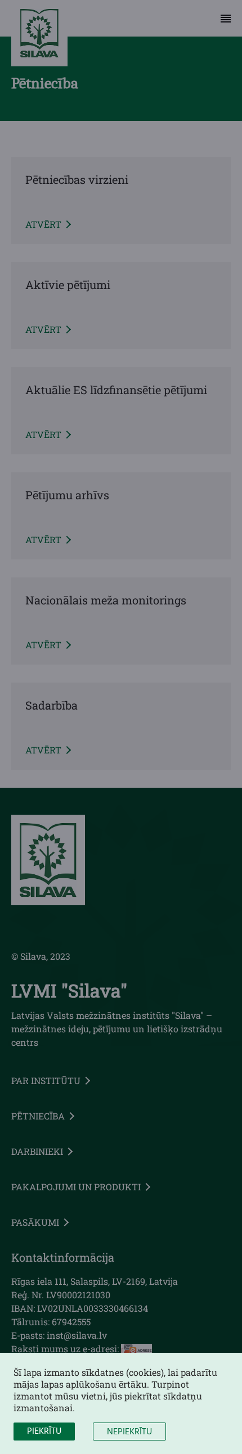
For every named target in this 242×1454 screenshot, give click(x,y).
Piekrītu (44, 1431)
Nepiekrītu (129, 1432)
